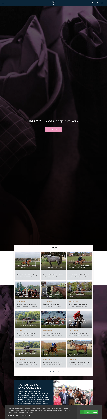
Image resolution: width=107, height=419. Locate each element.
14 (56, 371)
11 (48, 371)
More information (13, 415)
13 (53, 371)
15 (58, 371)
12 (50, 371)
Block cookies (26, 415)
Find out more (53, 130)
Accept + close (91, 412)
